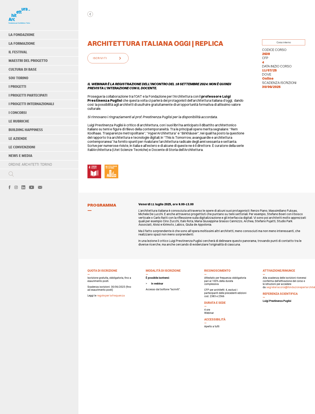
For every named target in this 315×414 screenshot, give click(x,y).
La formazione (22, 43)
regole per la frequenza (111, 295)
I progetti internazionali (31, 104)
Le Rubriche (19, 121)
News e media (20, 156)
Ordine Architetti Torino (30, 164)
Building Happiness (26, 130)
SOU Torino (18, 78)
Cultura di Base (23, 69)
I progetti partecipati (28, 95)
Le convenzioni (22, 147)
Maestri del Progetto (28, 61)
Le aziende (18, 138)
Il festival (18, 52)
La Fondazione (21, 35)
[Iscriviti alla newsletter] (40, 187)
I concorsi (18, 113)
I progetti (17, 86)
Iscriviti (100, 58)
